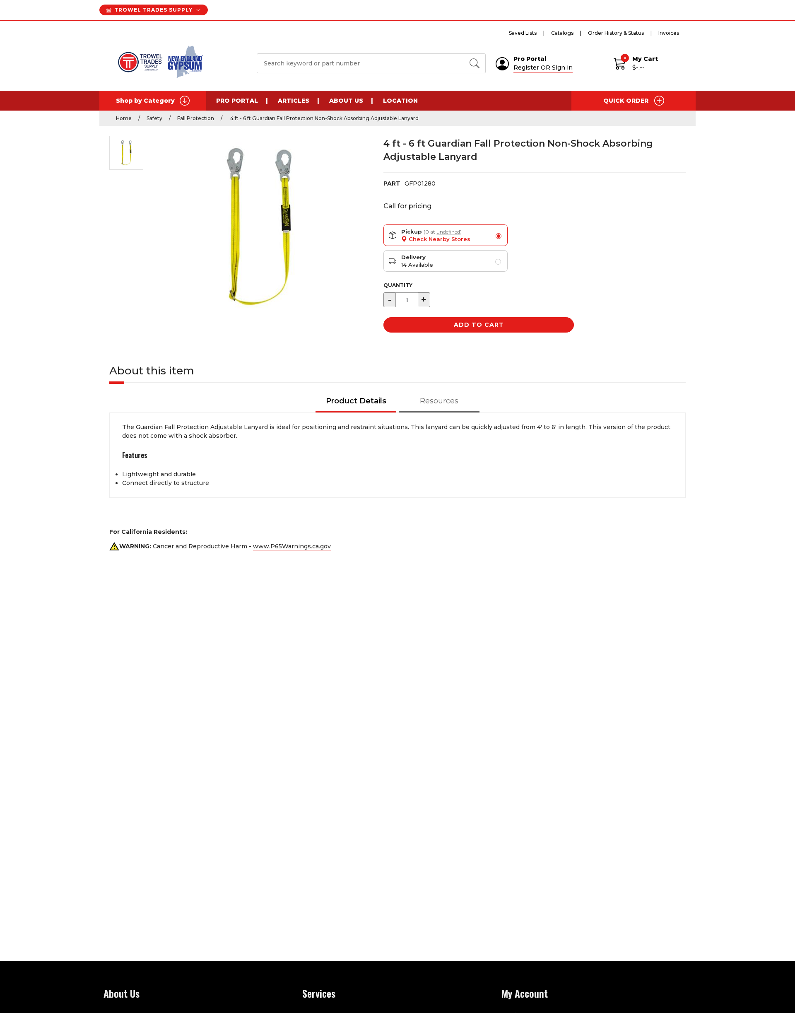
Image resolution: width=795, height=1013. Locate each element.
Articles (293, 100)
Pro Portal (237, 100)
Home (124, 118)
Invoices (668, 33)
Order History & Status (616, 33)
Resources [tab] (439, 400)
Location (400, 100)
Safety (154, 118)
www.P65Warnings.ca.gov (292, 546)
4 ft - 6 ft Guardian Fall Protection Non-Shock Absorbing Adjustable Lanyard (324, 118)
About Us (346, 100)
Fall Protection (195, 118)
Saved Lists (523, 33)
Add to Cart (479, 324)
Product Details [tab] (356, 400)
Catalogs (562, 33)
